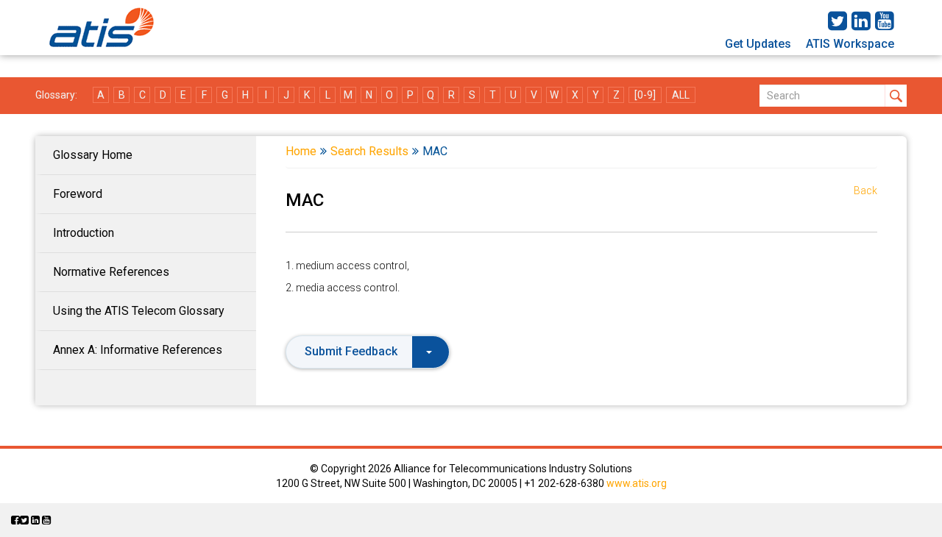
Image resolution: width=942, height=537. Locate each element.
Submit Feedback (351, 351)
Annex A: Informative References (137, 350)
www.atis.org (636, 483)
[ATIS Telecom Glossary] (101, 27)
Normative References (111, 272)
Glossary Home (92, 155)
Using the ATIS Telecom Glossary (138, 311)
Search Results (369, 151)
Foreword (77, 194)
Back (865, 190)
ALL (681, 95)
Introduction (83, 233)
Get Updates (758, 44)
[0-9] (645, 95)
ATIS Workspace (850, 44)
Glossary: (56, 95)
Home (301, 151)
